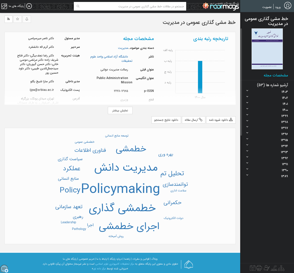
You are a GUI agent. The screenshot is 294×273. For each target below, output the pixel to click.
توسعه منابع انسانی (116, 135)
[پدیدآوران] (266, 269)
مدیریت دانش (126, 168)
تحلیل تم (172, 174)
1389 (284, 176)
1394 (284, 146)
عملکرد (71, 169)
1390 (285, 170)
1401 (285, 104)
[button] (267, 48)
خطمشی (131, 149)
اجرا (90, 225)
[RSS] (8, 19)
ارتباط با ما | (101, 259)
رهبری (78, 217)
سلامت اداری (178, 190)
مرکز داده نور (99, 269)
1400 (285, 110)
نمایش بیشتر (120, 110)
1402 (285, 98)
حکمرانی (172, 203)
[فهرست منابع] (281, 269)
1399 (284, 116)
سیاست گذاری (70, 159)
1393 (284, 152)
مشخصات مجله (276, 75)
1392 (284, 158)
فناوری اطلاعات (90, 150)
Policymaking (120, 189)
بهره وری (165, 154)
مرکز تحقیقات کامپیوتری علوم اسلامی (114, 264)
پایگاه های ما (70, 259)
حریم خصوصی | (85, 259)
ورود (278, 7)
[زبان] (29, 6)
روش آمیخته (116, 236)
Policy (70, 191)
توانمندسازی (175, 184)
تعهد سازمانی (68, 207)
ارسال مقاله (192, 120)
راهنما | (126, 259)
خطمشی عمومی (84, 142)
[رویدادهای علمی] (252, 269)
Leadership (68, 222)
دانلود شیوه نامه (219, 120)
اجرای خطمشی (129, 226)
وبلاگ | (154, 259)
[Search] (78, 6)
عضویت (267, 7)
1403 (285, 92)
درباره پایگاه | (115, 259)
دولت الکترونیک (173, 218)
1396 (284, 134)
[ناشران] (259, 269)
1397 (284, 128)
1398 (284, 122)
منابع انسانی (68, 178)
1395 (284, 140)
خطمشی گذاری (122, 208)
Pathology (79, 229)
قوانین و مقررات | (140, 259)
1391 (285, 164)
